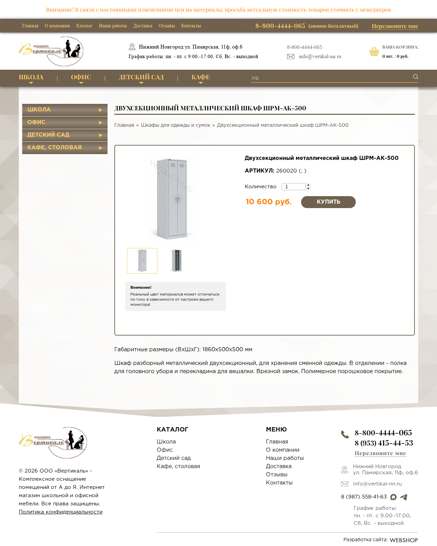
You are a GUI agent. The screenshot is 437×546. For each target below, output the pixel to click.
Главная (30, 25)
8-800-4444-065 (304, 47)
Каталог (84, 25)
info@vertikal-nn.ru (320, 56)
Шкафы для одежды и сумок (175, 125)
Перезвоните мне (395, 25)
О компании (57, 25)
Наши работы (113, 25)
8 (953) (384, 442)
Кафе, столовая (54, 147)
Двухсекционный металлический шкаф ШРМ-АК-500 (283, 125)
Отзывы (167, 25)
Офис (81, 77)
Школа (31, 77)
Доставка (142, 25)
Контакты (191, 25)
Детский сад (141, 77)
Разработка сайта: (365, 540)
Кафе (201, 77)
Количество (261, 187)
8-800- (383, 432)
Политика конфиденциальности (60, 512)
